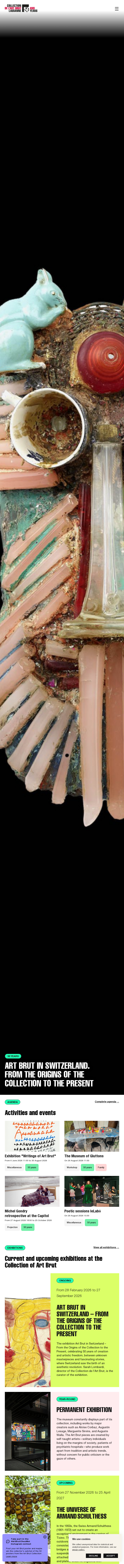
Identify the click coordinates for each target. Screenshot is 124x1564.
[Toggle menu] (116, 8)
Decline (93, 1556)
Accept (110, 1556)
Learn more (11, 1557)
